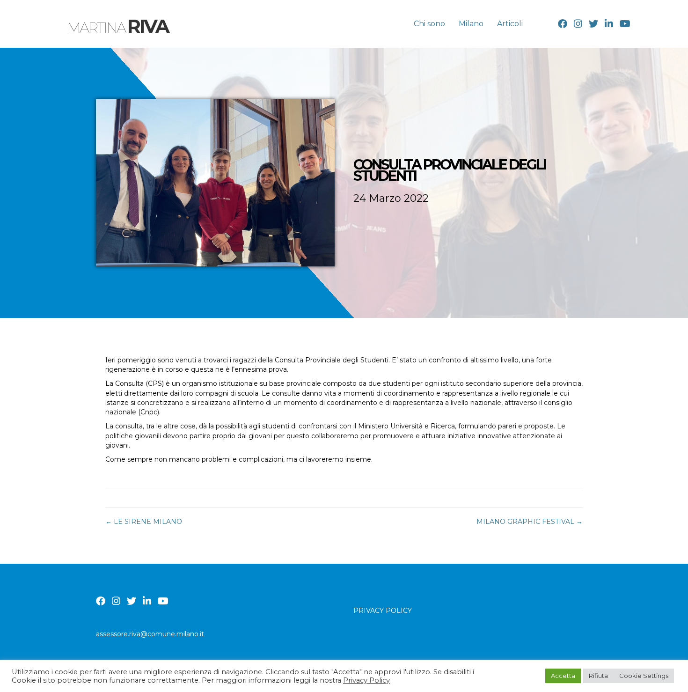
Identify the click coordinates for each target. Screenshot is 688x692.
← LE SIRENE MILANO (143, 521)
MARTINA (117, 28)
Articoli (510, 23)
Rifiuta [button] (598, 675)
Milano (471, 23)
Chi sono (429, 23)
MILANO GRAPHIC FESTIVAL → (529, 521)
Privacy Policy (366, 680)
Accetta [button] (563, 675)
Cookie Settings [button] (643, 675)
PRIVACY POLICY (382, 610)
